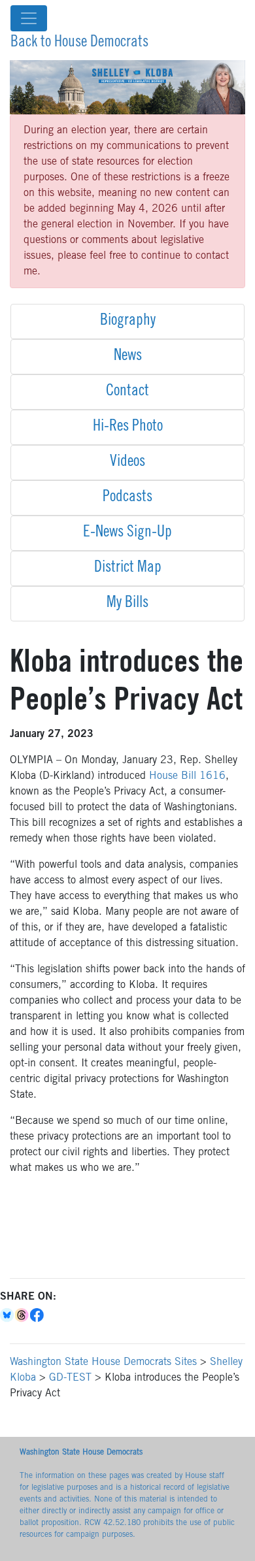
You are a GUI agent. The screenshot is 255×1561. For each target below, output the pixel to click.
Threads (22, 1315)
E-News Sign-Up (127, 533)
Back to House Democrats (79, 43)
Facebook (37, 1315)
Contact (127, 392)
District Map (128, 568)
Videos (127, 462)
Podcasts (127, 498)
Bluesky (7, 1315)
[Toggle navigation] (28, 18)
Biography (128, 321)
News (128, 357)
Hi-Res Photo (128, 427)
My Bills (127, 604)
